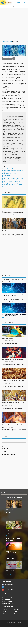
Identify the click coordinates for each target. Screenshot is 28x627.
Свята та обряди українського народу (12, 181)
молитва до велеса (8, 186)
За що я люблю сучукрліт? (8, 454)
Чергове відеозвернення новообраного (12, 441)
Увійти (18, 2)
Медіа (15, 613)
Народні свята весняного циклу (10, 176)
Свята (10, 169)
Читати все (23, 319)
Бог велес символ (7, 184)
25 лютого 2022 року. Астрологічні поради (12, 279)
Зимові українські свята (18, 170)
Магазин (24, 9)
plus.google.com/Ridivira (9, 589)
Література (4, 615)
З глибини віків (10, 558)
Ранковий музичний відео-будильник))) (13, 539)
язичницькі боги (7, 170)
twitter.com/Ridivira (8, 587)
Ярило (3, 209)
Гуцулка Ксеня (10, 518)
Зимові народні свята (8, 175)
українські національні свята (10, 173)
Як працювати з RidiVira (7, 601)
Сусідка (4, 451)
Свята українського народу (18, 178)
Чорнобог (4, 230)
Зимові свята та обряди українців (11, 179)
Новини (9, 9)
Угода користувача (6, 599)
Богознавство (5, 609)
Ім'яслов (14, 9)
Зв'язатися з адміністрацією (8, 603)
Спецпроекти (16, 617)
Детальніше (4, 297)
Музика (12, 530)
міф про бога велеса (18, 184)
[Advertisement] (14, 24)
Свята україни (7, 178)
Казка (3, 444)
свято (15, 169)
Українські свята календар (9, 172)
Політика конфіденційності (8, 597)
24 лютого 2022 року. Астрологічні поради (12, 299)
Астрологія (4, 9)
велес (5, 169)
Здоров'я (4, 613)
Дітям (3, 617)
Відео (12, 509)
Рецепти (19, 9)
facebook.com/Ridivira (9, 584)
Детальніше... (9, 514)
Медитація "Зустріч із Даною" (14, 497)
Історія (15, 611)
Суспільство (16, 609)
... (12, 343)
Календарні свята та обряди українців (12, 183)
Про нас (4, 596)
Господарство (5, 611)
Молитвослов (17, 615)
